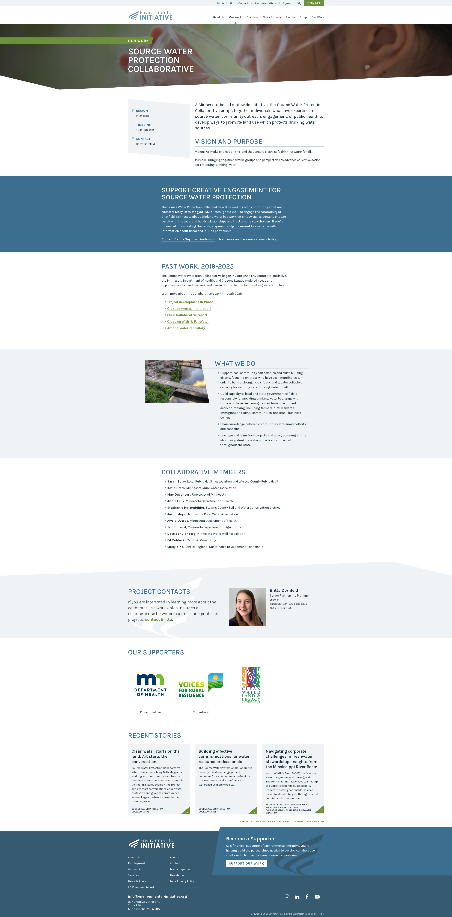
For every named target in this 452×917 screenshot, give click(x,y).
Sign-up (288, 3)
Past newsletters (265, 3)
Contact (243, 3)
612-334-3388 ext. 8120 (288, 603)
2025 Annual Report (141, 887)
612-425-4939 (281, 607)
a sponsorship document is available (240, 226)
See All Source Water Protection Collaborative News (280, 821)
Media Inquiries (180, 869)
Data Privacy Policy (182, 881)
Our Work (235, 17)
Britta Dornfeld (145, 144)
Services (252, 17)
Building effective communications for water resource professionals (224, 756)
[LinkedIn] (223, 3)
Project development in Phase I (191, 302)
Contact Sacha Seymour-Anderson (188, 239)
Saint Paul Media (315, 914)
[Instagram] (218, 3)
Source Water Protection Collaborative (147, 810)
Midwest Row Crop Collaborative (287, 804)
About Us (218, 17)
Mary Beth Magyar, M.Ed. (194, 212)
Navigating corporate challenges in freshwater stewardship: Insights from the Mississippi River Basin (291, 759)
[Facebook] (227, 3)
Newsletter (177, 875)
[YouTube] (231, 3)
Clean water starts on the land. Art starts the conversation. (156, 756)
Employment (136, 863)
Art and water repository (186, 328)
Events (290, 17)
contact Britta (158, 619)
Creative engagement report (189, 308)
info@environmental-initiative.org (157, 896)
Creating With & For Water (188, 321)
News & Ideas (272, 17)
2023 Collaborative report (187, 315)
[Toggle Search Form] (299, 3)
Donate (314, 3)
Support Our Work (312, 17)
